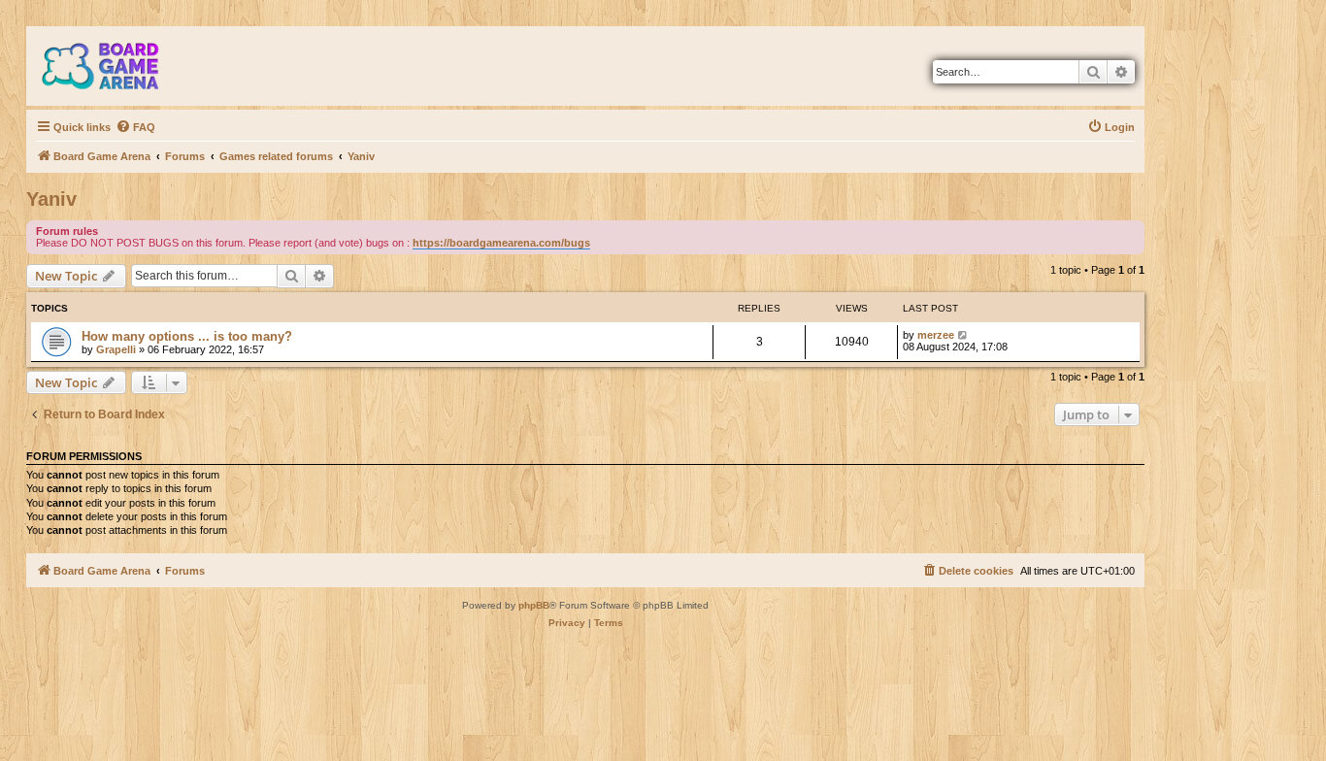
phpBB (533, 605)
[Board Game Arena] (114, 66)
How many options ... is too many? (187, 336)
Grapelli (116, 349)
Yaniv (51, 199)
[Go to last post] (963, 335)
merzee (935, 335)
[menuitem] (135, 127)
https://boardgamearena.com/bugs (501, 242)
